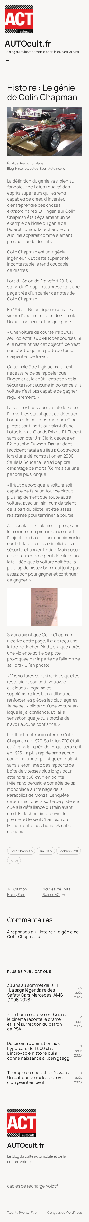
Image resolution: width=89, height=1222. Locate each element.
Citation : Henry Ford (18, 891)
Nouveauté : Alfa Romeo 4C (56, 891)
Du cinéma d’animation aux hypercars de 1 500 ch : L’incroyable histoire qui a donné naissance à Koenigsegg (38, 1050)
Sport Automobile (52, 168)
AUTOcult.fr (28, 43)
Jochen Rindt (68, 851)
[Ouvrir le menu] (7, 61)
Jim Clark (45, 851)
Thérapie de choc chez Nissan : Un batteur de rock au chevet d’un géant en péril (38, 1077)
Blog (10, 168)
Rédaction (27, 163)
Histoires (21, 168)
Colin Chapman (21, 851)
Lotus (34, 168)
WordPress (74, 1212)
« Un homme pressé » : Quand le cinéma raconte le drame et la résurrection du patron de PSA (36, 1021)
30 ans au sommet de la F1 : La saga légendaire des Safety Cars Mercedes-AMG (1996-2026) (35, 992)
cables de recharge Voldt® (33, 1186)
